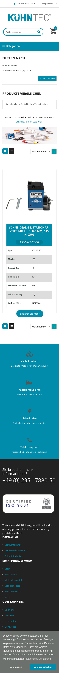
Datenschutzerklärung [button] (38, 658)
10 (33, 268)
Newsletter (10, 621)
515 (33, 285)
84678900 (36, 303)
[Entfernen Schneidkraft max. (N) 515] (30, 70)
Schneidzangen (44, 117)
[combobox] (23, 31)
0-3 (33, 276)
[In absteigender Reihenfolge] (54, 151)
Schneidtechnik (23, 117)
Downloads (10, 626)
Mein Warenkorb (13, 591)
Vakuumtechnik (13, 544)
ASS (33, 259)
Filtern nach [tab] (13, 58)
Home (8, 117)
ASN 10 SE (36, 250)
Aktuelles (9, 615)
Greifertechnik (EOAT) (16, 550)
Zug (33, 294)
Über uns (9, 609)
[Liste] (11, 151)
